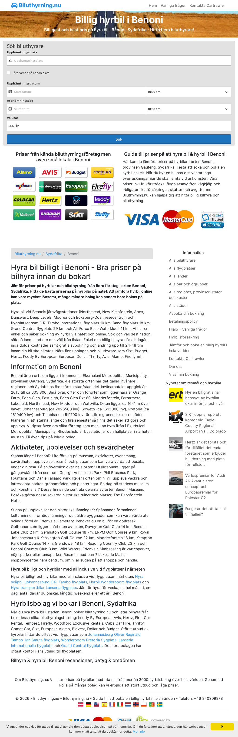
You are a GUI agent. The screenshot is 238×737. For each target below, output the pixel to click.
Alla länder (178, 276)
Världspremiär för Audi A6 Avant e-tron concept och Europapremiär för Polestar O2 (205, 486)
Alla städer (178, 305)
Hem (153, 5)
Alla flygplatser (182, 268)
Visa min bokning (184, 374)
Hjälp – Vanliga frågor (188, 329)
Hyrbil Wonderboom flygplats (115, 582)
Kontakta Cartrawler (207, 5)
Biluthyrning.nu (39, 5)
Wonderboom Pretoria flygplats (88, 640)
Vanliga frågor (173, 5)
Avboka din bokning (186, 313)
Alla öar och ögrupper (188, 284)
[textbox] (119, 60)
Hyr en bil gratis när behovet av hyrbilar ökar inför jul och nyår (204, 398)
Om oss (175, 366)
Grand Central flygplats (81, 645)
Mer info (139, 731)
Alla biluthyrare (182, 260)
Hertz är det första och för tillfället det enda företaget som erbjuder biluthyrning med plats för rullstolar (205, 453)
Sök (119, 139)
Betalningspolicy (183, 321)
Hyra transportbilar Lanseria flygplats (44, 587)
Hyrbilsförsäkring (184, 337)
